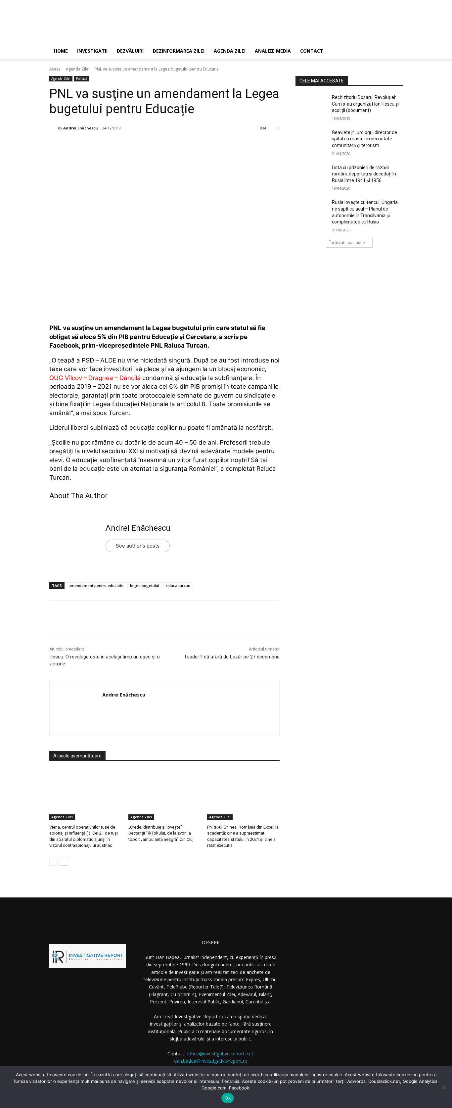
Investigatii (92, 51)
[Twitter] (115, 145)
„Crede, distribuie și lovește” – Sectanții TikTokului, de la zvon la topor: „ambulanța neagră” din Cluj (161, 833)
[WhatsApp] (146, 145)
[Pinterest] (131, 145)
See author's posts (137, 546)
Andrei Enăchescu (80, 127)
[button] (395, 51)
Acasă (55, 69)
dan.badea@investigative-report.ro (211, 1061)
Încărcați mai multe (347, 242)
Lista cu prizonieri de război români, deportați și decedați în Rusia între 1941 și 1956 (364, 174)
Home (61, 51)
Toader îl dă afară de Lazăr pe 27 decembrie (232, 657)
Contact (311, 51)
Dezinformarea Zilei (178, 51)
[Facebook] (100, 145)
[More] (162, 145)
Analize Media (273, 51)
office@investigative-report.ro (218, 1053)
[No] (443, 1087)
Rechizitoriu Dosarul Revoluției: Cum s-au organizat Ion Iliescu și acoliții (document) (365, 104)
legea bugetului (144, 585)
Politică (81, 78)
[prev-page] (53, 861)
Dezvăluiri (130, 51)
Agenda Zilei (230, 51)
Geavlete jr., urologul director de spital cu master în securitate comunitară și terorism (364, 139)
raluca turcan (178, 585)
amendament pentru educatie (95, 585)
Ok (228, 1098)
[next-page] (64, 861)
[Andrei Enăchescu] (53, 128)
